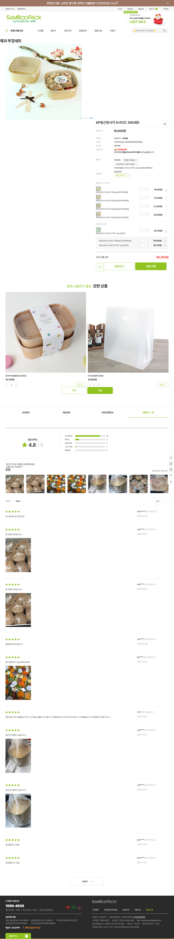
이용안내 (137, 910)
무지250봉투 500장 (95, 376)
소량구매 (67, 30)
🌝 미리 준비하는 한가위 (141, 31)
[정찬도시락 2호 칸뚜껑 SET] (146, 25)
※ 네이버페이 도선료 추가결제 (124, 164)
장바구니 (153, 9)
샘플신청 (98, 30)
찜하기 (100, 267)
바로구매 (151, 266)
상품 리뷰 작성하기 (14, 467)
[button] (126, 18)
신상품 (40, 30)
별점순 (18, 501)
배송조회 (141, 9)
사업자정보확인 (139, 917)
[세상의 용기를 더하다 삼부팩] (24, 21)
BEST (53, 30)
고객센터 (166, 9)
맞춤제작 (83, 30)
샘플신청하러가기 (121, 175)
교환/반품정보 (107, 412)
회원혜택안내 (21, 9)
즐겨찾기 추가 (9, 9)
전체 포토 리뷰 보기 (160, 471)
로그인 (120, 9)
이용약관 (125, 910)
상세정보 (26, 412)
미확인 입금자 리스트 (33, 928)
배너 (87, 3)
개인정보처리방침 (110, 910)
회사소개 (149, 910)
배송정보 (66, 412)
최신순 (7, 501)
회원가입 (130, 9)
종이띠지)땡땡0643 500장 (15, 376)
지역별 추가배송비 (129, 160)
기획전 (112, 30)
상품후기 (148, 412)
